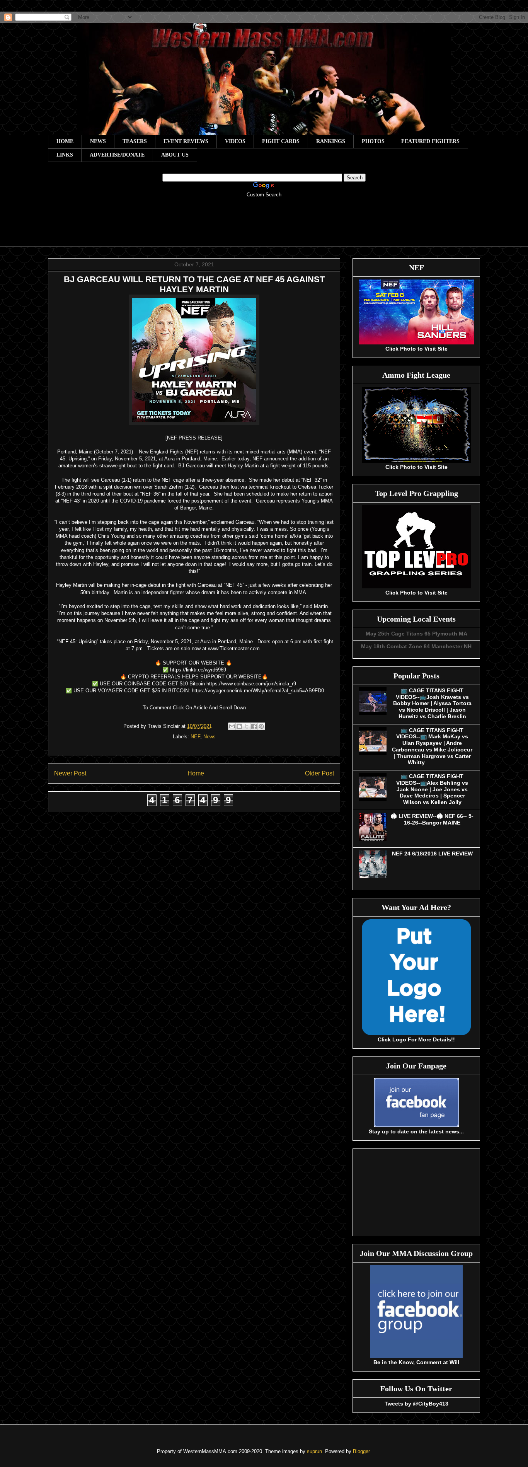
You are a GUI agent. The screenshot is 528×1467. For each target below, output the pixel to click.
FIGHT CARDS (281, 141)
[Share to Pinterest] (261, 726)
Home (195, 773)
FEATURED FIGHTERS (430, 141)
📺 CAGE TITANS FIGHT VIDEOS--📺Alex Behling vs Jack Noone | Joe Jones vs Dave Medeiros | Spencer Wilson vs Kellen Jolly (432, 789)
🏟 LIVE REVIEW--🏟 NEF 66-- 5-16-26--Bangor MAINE (432, 819)
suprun (314, 1451)
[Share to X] (246, 726)
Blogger (361, 1451)
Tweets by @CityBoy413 (416, 1404)
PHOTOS (373, 141)
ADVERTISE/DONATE (117, 155)
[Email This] (232, 726)
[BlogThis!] (239, 726)
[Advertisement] (264, 227)
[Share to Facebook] (254, 726)
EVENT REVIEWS (186, 141)
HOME (64, 141)
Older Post (319, 773)
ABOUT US (175, 155)
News (209, 736)
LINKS (64, 155)
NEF (195, 736)
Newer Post (70, 773)
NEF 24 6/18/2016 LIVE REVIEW (432, 853)
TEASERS (135, 141)
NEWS (98, 141)
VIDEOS (235, 141)
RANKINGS (330, 141)
